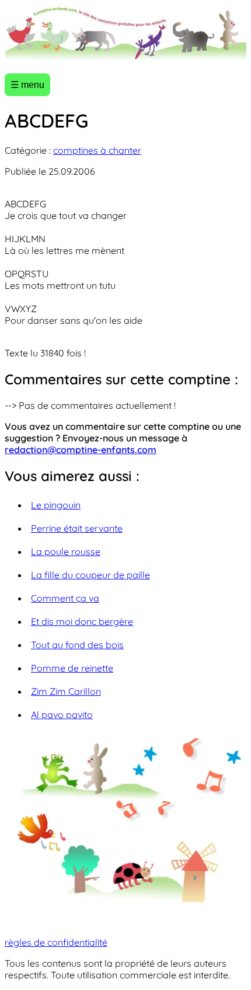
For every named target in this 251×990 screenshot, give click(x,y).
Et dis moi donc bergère (82, 621)
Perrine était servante (77, 528)
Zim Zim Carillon (66, 691)
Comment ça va (65, 598)
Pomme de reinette (72, 668)
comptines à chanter (97, 150)
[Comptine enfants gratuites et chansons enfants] (125, 34)
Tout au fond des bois (77, 644)
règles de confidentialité (56, 942)
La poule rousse (65, 551)
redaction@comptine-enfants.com (80, 449)
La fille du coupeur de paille (90, 575)
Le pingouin (56, 505)
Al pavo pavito (62, 714)
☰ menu (27, 85)
